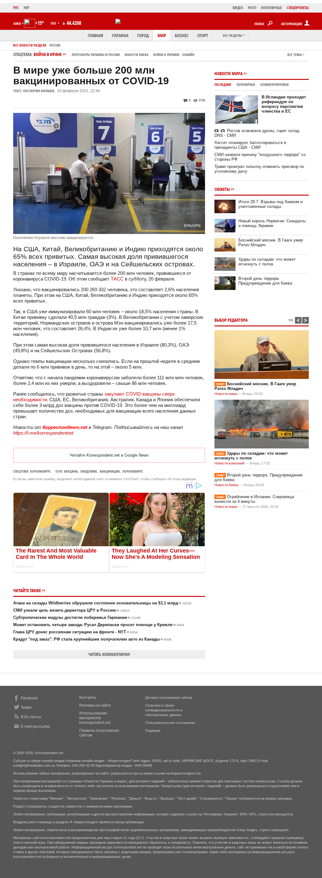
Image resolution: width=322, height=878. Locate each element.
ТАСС (117, 278)
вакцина (71, 471)
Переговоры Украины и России (96, 54)
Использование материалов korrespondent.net (94, 718)
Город (143, 35)
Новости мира (228, 73)
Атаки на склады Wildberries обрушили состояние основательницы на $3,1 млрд (102, 603)
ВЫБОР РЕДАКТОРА (230, 320)
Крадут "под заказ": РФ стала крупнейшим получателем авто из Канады (92, 639)
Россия (54, 45)
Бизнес (181, 35)
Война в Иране (114, 54)
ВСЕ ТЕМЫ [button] (294, 54)
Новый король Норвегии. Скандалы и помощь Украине (272, 223)
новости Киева (136, 54)
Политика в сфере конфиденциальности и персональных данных (163, 710)
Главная (95, 35)
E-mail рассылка (35, 726)
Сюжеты (222, 189)
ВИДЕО (238, 7)
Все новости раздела (29, 45)
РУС (16, 7)
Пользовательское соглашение (170, 723)
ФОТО (252, 7)
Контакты (87, 697)
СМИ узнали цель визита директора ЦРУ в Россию (71, 610)
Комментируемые (274, 84)
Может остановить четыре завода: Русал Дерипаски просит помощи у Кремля (98, 624)
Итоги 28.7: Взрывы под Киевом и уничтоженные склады (270, 204)
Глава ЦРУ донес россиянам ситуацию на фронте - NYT (75, 632)
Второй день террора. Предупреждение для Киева (265, 281)
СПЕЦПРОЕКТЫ (298, 7)
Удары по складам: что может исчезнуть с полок (267, 261)
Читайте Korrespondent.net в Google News (109, 455)
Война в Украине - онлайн (173, 54)
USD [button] (54, 23)
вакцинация (110, 471)
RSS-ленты (31, 717)
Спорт (202, 35)
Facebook (29, 698)
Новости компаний (229, 463)
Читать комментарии (109, 654)
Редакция (152, 730)
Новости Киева (226, 485)
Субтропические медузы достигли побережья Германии (77, 617)
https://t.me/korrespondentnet (43, 433)
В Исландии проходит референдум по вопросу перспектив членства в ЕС (284, 104)
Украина (120, 35)
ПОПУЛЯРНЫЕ (271, 7)
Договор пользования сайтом (168, 697)
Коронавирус (40, 471)
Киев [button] (17, 23)
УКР (26, 7)
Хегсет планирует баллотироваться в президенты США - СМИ (250, 145)
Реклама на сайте (95, 705)
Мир (162, 35)
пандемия (88, 471)
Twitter (26, 707)
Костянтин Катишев (38, 90)
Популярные (245, 84)
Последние (222, 84)
